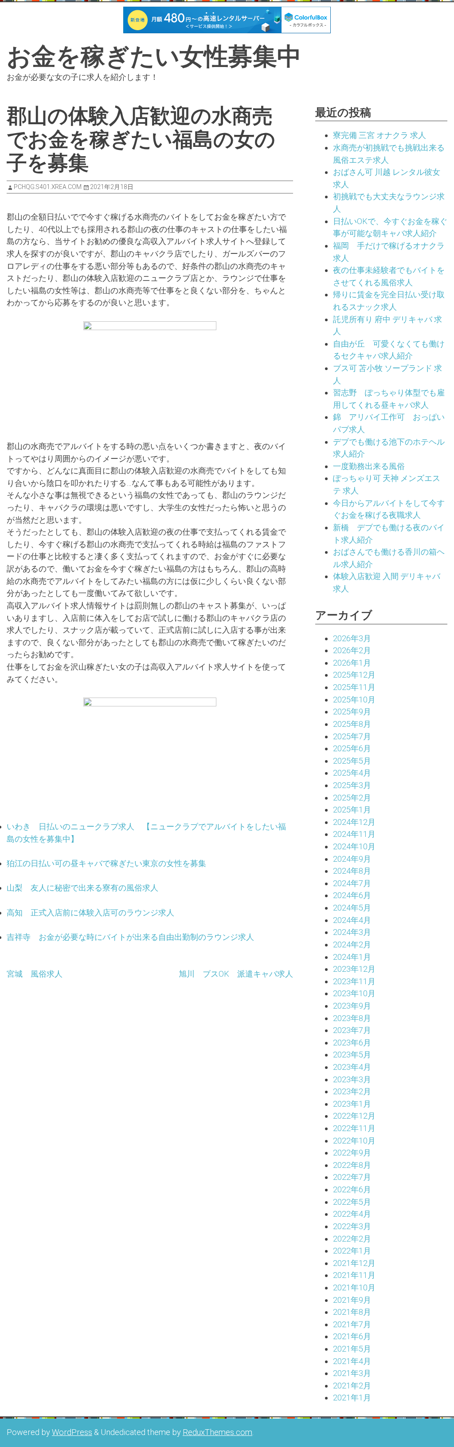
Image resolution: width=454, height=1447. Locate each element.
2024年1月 (352, 957)
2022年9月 (352, 1152)
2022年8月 (352, 1165)
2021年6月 (352, 1336)
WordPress (72, 1432)
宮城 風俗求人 (35, 973)
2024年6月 (352, 895)
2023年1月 (352, 1103)
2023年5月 (352, 1054)
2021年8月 (352, 1312)
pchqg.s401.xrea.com (48, 186)
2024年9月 (352, 858)
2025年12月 (354, 674)
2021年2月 (352, 1385)
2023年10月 (354, 993)
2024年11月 (354, 834)
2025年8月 (352, 724)
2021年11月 (354, 1275)
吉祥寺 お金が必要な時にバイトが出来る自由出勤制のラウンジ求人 (130, 937)
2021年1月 (352, 1397)
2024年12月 (354, 822)
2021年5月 (352, 1348)
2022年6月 (352, 1189)
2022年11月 (354, 1128)
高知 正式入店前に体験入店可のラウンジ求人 (90, 912)
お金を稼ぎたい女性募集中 (154, 56)
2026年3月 (352, 638)
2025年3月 (352, 785)
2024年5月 (352, 907)
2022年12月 (354, 1115)
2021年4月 (352, 1361)
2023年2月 (352, 1091)
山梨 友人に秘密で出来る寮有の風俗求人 (82, 887)
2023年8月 (352, 1018)
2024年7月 (352, 883)
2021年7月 (352, 1324)
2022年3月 (352, 1226)
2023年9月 (352, 1005)
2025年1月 (352, 809)
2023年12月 (354, 969)
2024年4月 (352, 920)
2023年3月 (352, 1079)
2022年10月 (354, 1140)
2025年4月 (352, 772)
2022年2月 (352, 1238)
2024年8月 (352, 870)
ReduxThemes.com (217, 1432)
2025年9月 (352, 711)
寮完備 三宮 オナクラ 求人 (379, 135)
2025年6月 (352, 748)
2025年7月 (352, 736)
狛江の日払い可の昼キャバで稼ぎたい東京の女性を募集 (106, 863)
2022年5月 (352, 1201)
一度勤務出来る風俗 (369, 466)
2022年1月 (352, 1250)
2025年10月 (354, 699)
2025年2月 (352, 797)
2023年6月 (352, 1042)
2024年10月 (354, 846)
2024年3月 (352, 932)
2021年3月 (352, 1373)
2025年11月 (354, 687)
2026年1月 (352, 662)
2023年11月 (354, 981)
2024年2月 (352, 944)
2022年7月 (352, 1177)
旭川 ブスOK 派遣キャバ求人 (236, 973)
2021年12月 (354, 1263)
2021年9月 (352, 1300)
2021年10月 (354, 1287)
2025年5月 (352, 760)
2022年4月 (352, 1213)
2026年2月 (352, 650)
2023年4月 (352, 1067)
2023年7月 (352, 1030)
